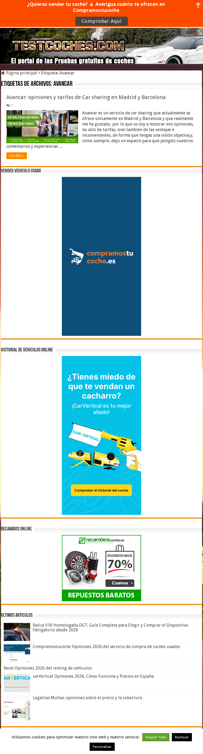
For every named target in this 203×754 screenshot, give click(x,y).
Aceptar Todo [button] (155, 737)
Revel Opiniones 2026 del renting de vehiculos (48, 668)
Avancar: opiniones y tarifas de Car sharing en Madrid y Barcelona (86, 97)
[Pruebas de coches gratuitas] (101, 42)
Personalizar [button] (102, 747)
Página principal (21, 72)
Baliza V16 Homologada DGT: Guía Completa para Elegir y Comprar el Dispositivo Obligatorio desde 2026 (110, 627)
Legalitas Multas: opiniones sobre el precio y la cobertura (87, 697)
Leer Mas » (17, 156)
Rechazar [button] (182, 737)
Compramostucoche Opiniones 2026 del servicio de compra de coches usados (106, 646)
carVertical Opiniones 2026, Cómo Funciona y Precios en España (93, 676)
